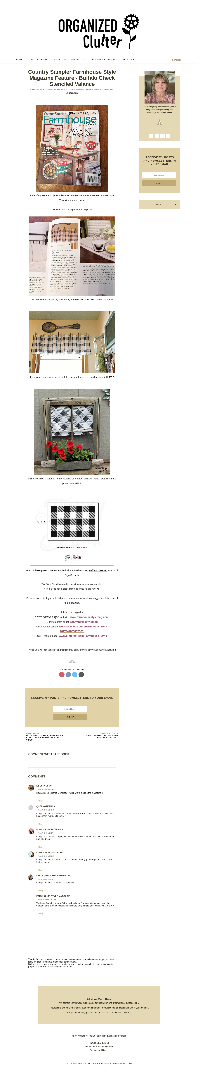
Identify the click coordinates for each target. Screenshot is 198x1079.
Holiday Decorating (104, 59)
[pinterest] (168, 136)
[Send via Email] (81, 674)
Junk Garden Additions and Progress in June (102, 736)
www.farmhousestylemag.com (89, 617)
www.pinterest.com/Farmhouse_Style (83, 635)
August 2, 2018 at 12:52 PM (47, 900)
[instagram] (157, 136)
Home (19, 59)
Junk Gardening (38, 59)
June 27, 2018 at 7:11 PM (46, 833)
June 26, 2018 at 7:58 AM (46, 789)
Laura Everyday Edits (50, 852)
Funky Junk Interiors (49, 829)
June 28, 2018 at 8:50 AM (46, 856)
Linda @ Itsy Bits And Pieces (53, 875)
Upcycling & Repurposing (70, 59)
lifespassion (44, 786)
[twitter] (162, 136)
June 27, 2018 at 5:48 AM (46, 810)
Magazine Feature (75, 90)
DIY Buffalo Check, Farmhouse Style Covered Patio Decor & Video (44, 737)
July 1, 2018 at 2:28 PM (45, 879)
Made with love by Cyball (122, 1063)
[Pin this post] (62, 674)
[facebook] (151, 136)
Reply (40, 801)
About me (129, 59)
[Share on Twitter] (74, 674)
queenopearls (45, 806)
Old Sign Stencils (94, 90)
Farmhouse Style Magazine (53, 896)
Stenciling (109, 90)
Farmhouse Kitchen (55, 90)
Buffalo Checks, (98, 570)
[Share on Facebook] (68, 674)
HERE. (111, 377)
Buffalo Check (37, 90)
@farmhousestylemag (84, 621)
